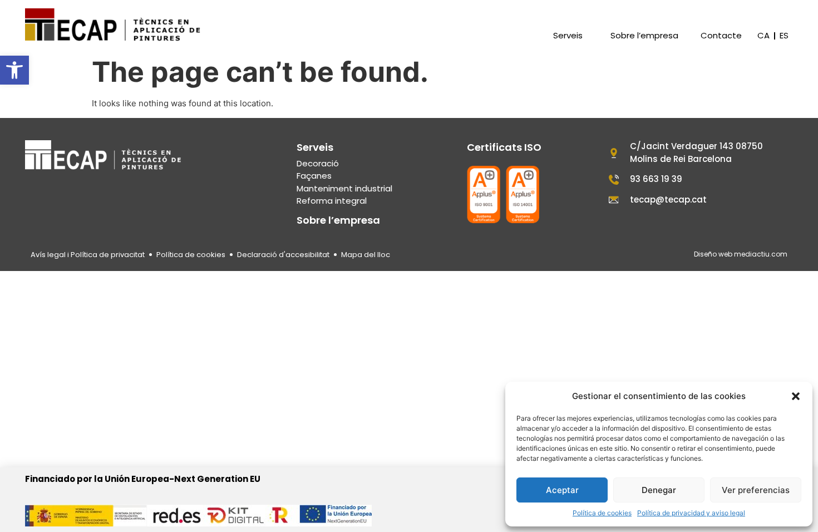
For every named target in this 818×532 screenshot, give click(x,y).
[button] (14, 70)
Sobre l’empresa (644, 35)
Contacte (721, 35)
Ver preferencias (756, 490)
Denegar (659, 490)
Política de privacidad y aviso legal (691, 513)
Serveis (568, 35)
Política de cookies (602, 513)
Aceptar (562, 490)
